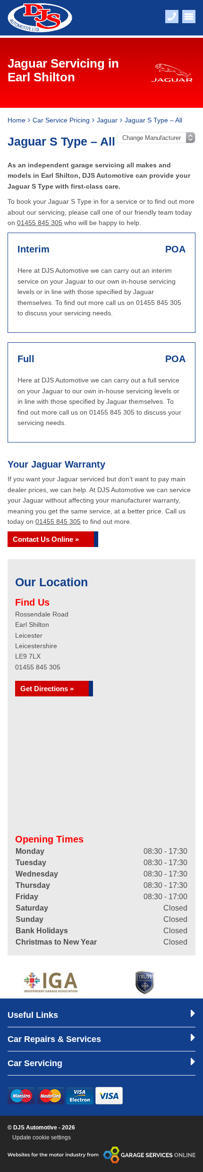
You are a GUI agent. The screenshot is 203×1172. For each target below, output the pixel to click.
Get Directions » (47, 689)
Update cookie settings (41, 1137)
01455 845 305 (39, 222)
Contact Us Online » (46, 539)
